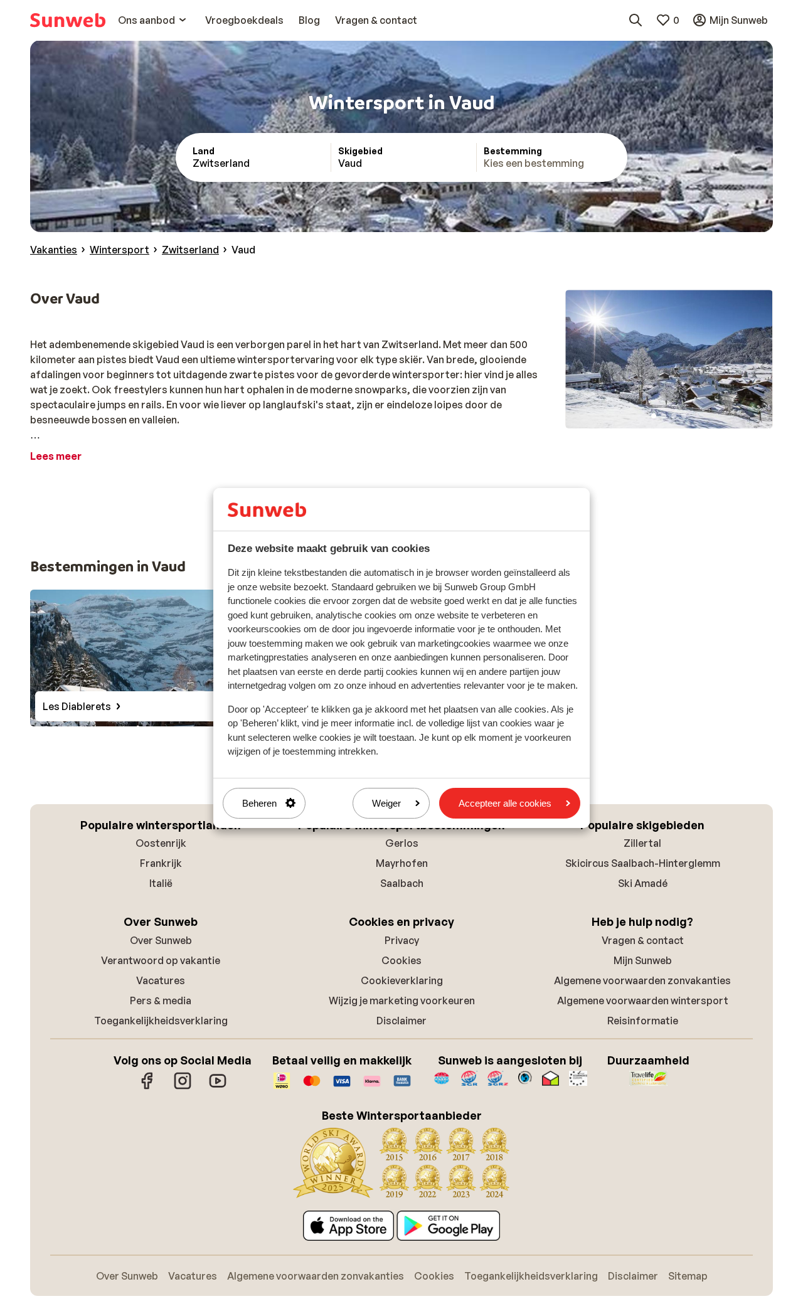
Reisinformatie (642, 1020)
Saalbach (401, 883)
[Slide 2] (663, 415)
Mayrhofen (402, 863)
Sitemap (688, 1276)
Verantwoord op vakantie (160, 960)
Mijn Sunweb (643, 960)
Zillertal (642, 843)
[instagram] (183, 1087)
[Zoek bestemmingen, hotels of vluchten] (635, 20)
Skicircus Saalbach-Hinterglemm (642, 863)
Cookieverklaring (402, 980)
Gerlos (401, 843)
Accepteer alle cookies (505, 803)
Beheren (259, 803)
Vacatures (160, 980)
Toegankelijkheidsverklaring (161, 1020)
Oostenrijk (161, 843)
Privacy (402, 940)
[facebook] (147, 1087)
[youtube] (218, 1087)
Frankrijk (161, 863)
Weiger (386, 803)
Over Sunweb (161, 940)
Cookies (401, 960)
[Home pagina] (67, 20)
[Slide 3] (673, 415)
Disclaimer (401, 1020)
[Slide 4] (683, 415)
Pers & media (160, 1000)
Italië (161, 883)
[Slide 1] (653, 415)
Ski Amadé (642, 883)
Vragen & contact (643, 940)
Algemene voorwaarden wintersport (642, 1000)
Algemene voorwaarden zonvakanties (642, 980)
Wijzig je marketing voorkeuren (402, 1000)
